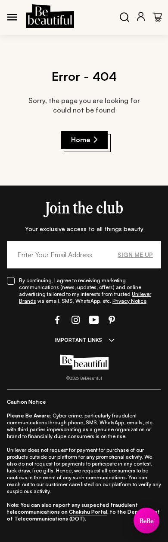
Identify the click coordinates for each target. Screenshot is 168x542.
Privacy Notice (129, 301)
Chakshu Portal (88, 512)
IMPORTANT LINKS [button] (78, 340)
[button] (56, 319)
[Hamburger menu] (12, 17)
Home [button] (80, 139)
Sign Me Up (135, 254)
